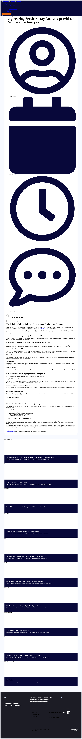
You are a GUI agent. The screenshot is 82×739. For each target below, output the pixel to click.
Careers (7, 10)
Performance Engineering (14, 7)
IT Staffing (11, 6)
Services (8, 4)
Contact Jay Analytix (10, 431)
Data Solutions (12, 5)
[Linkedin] (68, 712)
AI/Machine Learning (13, 9)
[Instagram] (64, 712)
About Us (7, 3)
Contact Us (8, 11)
